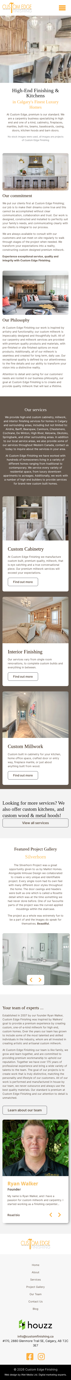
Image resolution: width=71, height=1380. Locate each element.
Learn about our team (25, 1110)
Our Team (36, 1294)
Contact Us (35, 1301)
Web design (10, 1374)
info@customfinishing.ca (35, 1336)
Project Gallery (35, 1287)
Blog (35, 1308)
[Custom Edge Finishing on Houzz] (35, 1329)
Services (35, 1279)
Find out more (23, 582)
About (35, 1272)
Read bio (13, 1215)
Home (35, 1265)
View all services (35, 823)
